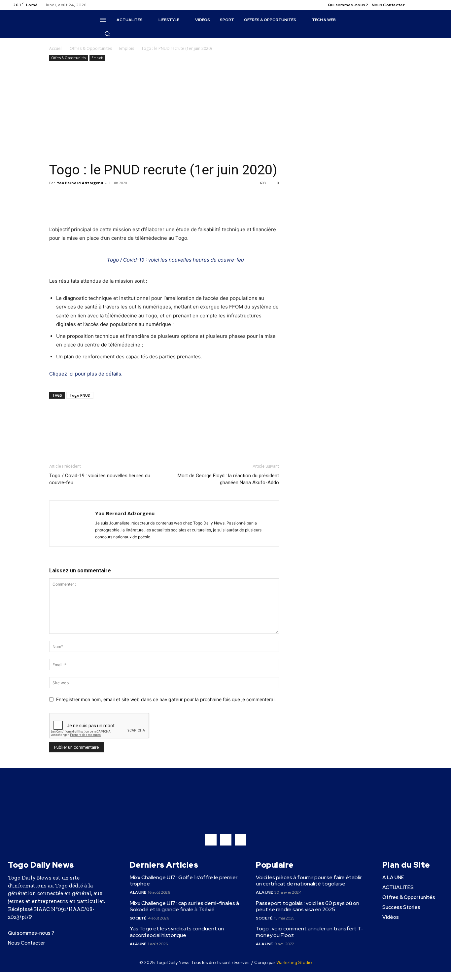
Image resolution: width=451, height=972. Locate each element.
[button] (107, 34)
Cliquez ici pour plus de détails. (85, 374)
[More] (117, 197)
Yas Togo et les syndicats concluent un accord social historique (177, 931)
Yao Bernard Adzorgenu (80, 182)
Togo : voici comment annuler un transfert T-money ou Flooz (310, 931)
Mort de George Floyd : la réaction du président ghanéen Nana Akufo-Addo (228, 479)
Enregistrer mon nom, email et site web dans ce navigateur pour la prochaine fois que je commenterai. (166, 699)
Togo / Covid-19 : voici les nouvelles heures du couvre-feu (175, 260)
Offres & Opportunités (91, 48)
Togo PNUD (79, 395)
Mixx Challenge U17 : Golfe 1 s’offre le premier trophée (183, 880)
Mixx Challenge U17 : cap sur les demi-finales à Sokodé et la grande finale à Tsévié (184, 906)
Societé (138, 918)
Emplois (126, 48)
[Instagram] (423, 5)
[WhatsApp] (86, 197)
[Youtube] (439, 5)
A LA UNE (138, 892)
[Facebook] (415, 5)
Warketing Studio (294, 962)
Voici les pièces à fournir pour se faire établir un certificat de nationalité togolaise (309, 880)
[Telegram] (101, 197)
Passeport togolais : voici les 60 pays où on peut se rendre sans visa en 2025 (307, 906)
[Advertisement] (164, 112)
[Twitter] (431, 5)
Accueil (55, 48)
